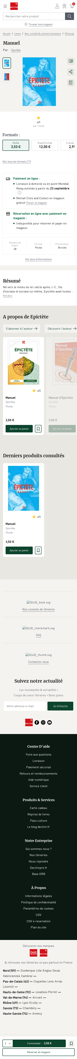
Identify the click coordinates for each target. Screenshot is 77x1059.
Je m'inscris (60, 706)
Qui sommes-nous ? (39, 849)
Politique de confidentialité (38, 902)
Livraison (38, 761)
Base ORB (38, 874)
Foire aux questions (38, 754)
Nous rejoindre (38, 861)
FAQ (38, 635)
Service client (38, 786)
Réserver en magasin (38, 1052)
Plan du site (38, 927)
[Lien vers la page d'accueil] (14, 6)
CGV (38, 915)
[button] (38, 289)
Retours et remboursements (38, 773)
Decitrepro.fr (38, 868)
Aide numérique (38, 779)
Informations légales (38, 896)
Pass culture (38, 820)
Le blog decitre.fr (38, 827)
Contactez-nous (38, 662)
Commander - (39, 1043)
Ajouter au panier (19, 428)
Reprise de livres (38, 814)
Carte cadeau (38, 808)
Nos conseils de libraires (38, 609)
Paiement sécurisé (38, 767)
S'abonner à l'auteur (19, 328)
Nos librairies (38, 855)
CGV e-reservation (38, 921)
